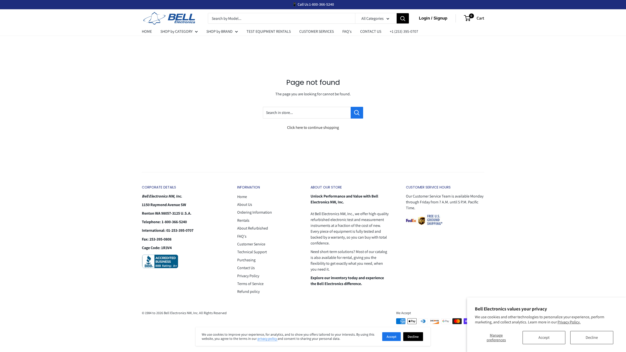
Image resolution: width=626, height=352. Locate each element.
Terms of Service (250, 283)
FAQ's (347, 31)
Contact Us (246, 267)
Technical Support (252, 251)
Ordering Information (254, 212)
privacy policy (267, 338)
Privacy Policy (248, 275)
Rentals (243, 220)
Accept (543, 337)
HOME (147, 31)
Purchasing (246, 260)
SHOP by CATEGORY (176, 31)
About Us (244, 204)
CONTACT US (370, 31)
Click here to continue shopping (313, 127)
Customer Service (251, 244)
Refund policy (248, 291)
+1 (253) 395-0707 (404, 31)
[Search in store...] (357, 113)
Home (242, 196)
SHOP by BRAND (219, 31)
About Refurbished (252, 228)
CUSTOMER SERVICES (316, 31)
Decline (592, 337)
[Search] (403, 18)
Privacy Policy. (569, 322)
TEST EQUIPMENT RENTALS (268, 31)
